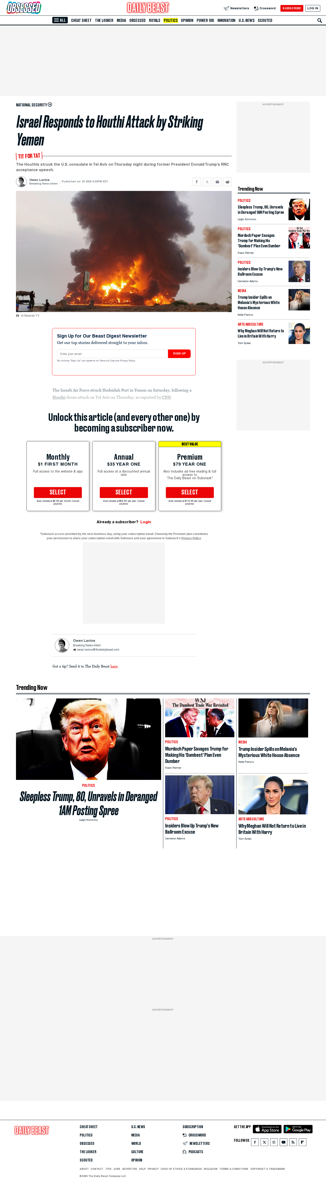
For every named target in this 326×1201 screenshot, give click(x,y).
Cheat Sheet (81, 20)
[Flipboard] (302, 1143)
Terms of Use (107, 361)
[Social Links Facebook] (255, 1143)
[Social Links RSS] (293, 1143)
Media (121, 20)
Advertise (129, 1168)
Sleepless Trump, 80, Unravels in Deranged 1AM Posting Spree (88, 803)
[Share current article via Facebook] (197, 182)
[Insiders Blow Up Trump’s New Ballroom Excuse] (299, 281)
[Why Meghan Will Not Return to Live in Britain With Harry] (299, 343)
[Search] (319, 20)
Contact (97, 1168)
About (84, 1168)
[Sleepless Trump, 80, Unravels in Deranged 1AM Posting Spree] (299, 219)
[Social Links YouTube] (283, 1143)
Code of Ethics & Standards (181, 1168)
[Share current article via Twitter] (207, 182)
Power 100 (205, 20)
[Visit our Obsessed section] (39, 8)
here (113, 666)
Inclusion (210, 1168)
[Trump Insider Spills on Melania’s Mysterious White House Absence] (299, 309)
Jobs (116, 1168)
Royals (154, 20)
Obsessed (137, 20)
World (136, 1144)
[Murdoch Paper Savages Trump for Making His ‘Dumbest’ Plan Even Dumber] (299, 247)
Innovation (226, 20)
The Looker (104, 20)
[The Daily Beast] (148, 8)
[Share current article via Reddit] (227, 182)
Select (58, 492)
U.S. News (246, 20)
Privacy (153, 1168)
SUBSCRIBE (292, 8)
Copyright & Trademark (267, 1168)
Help (142, 1168)
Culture (137, 1152)
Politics (171, 20)
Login (145, 522)
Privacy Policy (128, 361)
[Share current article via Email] (217, 182)
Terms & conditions (233, 1168)
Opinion (187, 20)
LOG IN (312, 8)
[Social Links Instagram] (274, 1143)
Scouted (265, 20)
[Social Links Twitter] (264, 1143)
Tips (108, 1168)
